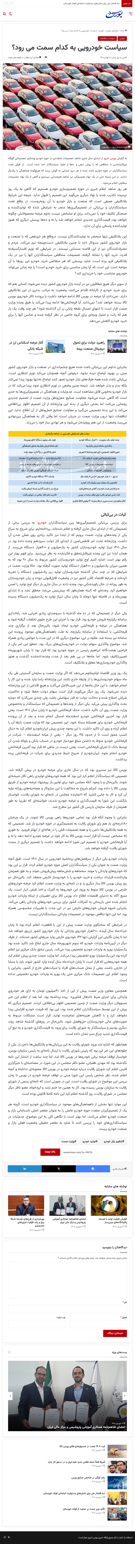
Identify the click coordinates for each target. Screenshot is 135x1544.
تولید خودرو (89, 1141)
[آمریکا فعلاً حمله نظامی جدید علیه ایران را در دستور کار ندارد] (117, 1467)
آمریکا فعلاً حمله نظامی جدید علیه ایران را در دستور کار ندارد (76, 1462)
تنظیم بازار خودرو (113, 1141)
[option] (67, 1396)
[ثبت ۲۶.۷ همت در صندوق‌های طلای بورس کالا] (117, 1451)
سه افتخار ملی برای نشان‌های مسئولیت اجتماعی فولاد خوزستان (74, 1493)
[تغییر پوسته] (10, 15)
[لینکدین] (25, 1168)
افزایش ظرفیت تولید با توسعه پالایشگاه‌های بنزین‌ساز (113, 1220)
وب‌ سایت (61, 1317)
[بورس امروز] (114, 14)
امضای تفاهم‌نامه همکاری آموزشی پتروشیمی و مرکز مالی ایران (69, 1220)
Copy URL (50, 1152)
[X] (59, 1168)
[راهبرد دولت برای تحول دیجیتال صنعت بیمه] (117, 346)
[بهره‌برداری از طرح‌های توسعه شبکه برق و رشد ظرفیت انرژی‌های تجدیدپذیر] (26, 1205)
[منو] (130, 15)
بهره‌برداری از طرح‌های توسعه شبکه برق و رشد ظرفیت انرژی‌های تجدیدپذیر (27, 1222)
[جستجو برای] (4, 15)
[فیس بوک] (93, 1168)
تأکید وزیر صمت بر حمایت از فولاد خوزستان (101, 3)
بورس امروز (110, 158)
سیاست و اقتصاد (107, 38)
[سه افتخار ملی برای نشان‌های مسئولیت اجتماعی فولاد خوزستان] (117, 1498)
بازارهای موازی (112, 31)
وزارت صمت (67, 1141)
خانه (122, 31)
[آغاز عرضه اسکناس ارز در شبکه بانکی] (55, 346)
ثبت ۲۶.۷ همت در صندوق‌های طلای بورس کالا (82, 1446)
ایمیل (123, 1317)
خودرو (101, 31)
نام (125, 1302)
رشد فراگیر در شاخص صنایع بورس (88, 1478)
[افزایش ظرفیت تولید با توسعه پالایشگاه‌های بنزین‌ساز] (109, 1205)
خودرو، (43, 523)
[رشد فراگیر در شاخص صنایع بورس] (117, 1482)
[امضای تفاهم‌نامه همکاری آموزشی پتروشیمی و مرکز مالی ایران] (67, 1205)
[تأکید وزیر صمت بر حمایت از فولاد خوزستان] (117, 1514)
